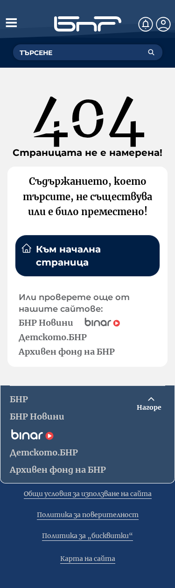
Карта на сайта (87, 558)
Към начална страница (68, 256)
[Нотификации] (146, 24)
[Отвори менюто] (11, 22)
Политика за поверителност (88, 515)
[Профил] (163, 24)
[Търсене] (151, 52)
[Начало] (87, 24)
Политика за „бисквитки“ (87, 536)
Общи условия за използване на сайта (88, 494)
